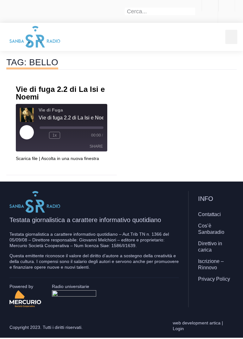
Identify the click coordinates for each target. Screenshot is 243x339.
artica (215, 322)
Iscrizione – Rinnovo (211, 264)
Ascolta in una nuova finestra (70, 158)
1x (55, 135)
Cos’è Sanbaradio (211, 229)
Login (178, 328)
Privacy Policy (214, 279)
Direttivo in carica (210, 247)
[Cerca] (191, 11)
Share (96, 146)
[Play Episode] (27, 132)
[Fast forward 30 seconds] (66, 135)
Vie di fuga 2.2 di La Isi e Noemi (60, 93)
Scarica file (27, 158)
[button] (231, 37)
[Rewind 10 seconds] (43, 135)
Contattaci (209, 214)
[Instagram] (214, 297)
